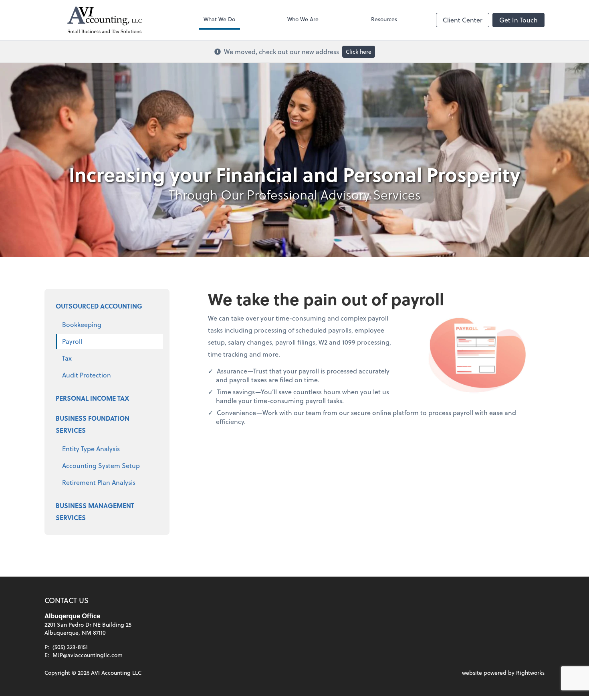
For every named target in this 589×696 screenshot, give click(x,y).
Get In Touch (518, 19)
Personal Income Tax (92, 398)
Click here (358, 51)
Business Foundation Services (92, 424)
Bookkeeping (81, 324)
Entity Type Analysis (91, 448)
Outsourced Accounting (99, 306)
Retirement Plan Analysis (98, 482)
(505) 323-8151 (70, 647)
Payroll (72, 341)
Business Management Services (95, 511)
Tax (67, 358)
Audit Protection (86, 374)
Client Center (462, 19)
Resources (384, 19)
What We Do (219, 19)
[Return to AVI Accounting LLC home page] (104, 20)
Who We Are (303, 19)
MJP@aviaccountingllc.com (87, 655)
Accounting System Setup (101, 465)
